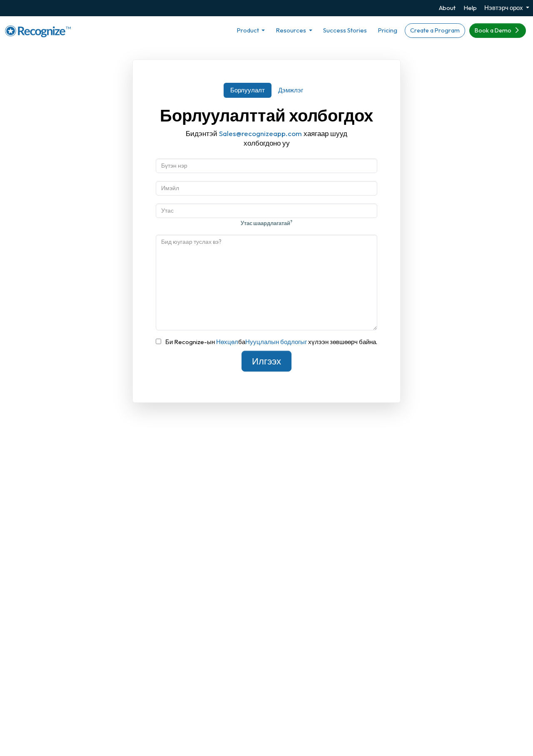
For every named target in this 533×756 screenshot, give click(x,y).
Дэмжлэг (290, 90)
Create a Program (435, 30)
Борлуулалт (247, 90)
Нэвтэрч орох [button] (504, 8)
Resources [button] (291, 30)
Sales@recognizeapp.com (260, 133)
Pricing (387, 30)
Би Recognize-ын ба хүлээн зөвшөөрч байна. (271, 342)
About (447, 8)
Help (470, 8)
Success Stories (345, 30)
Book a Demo (494, 30)
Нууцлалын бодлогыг (276, 342)
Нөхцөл (227, 342)
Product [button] (248, 30)
